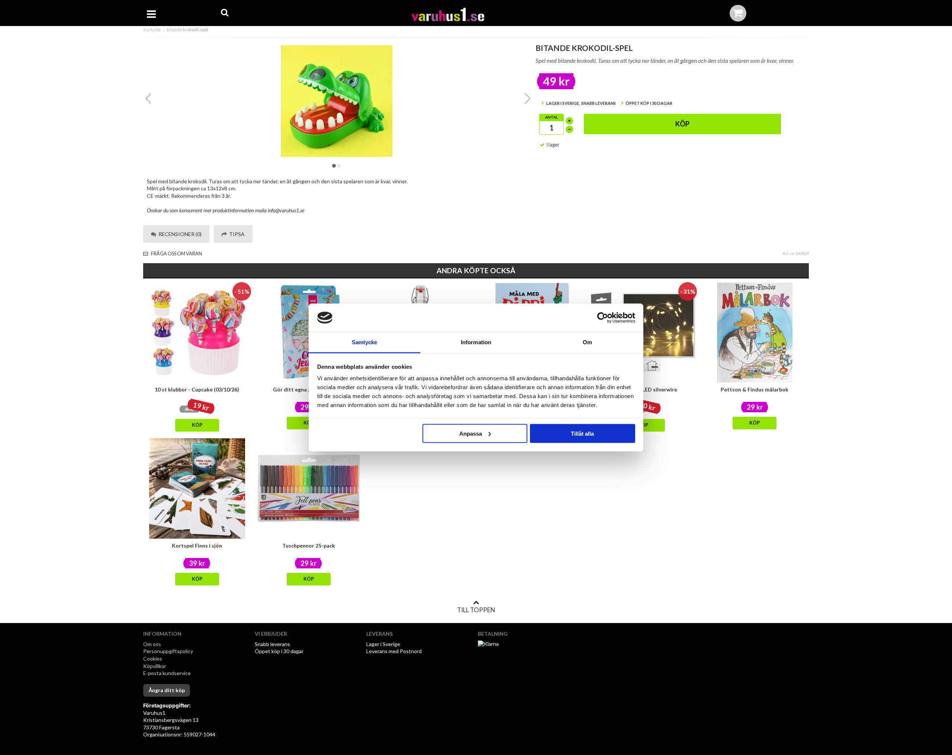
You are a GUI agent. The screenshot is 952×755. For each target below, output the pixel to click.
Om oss (152, 644)
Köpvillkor (154, 666)
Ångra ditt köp (166, 690)
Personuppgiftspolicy (168, 651)
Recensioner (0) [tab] (179, 234)
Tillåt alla (582, 433)
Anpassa (470, 433)
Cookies (152, 658)
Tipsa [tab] (236, 234)
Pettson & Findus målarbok (754, 389)
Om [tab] (587, 342)
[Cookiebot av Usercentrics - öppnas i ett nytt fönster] (602, 317)
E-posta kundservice (167, 673)
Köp (682, 124)
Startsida (152, 29)
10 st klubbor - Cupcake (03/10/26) (197, 389)
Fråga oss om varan (176, 253)
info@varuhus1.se (286, 210)
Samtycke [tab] (364, 342)
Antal (551, 117)
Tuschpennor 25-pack (308, 545)
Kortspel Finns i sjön (197, 545)
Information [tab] (476, 342)
